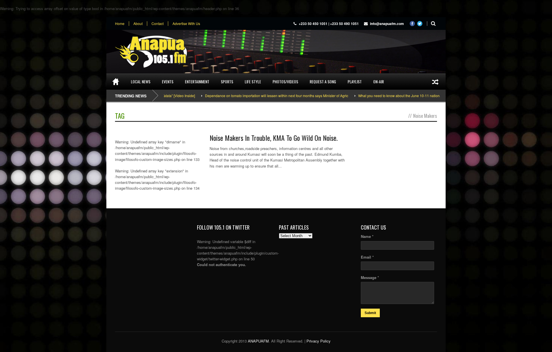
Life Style (253, 81)
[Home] (115, 82)
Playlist (355, 81)
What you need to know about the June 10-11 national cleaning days (398, 95)
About (138, 23)
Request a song (323, 81)
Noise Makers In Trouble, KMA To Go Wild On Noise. (274, 137)
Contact (158, 23)
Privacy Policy (318, 341)
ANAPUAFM (258, 341)
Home (119, 23)
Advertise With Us (186, 23)
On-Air (378, 81)
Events (167, 81)
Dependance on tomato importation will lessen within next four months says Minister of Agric (263, 95)
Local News (140, 81)
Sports (227, 81)
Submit (370, 313)
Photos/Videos (285, 81)
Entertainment (197, 81)
